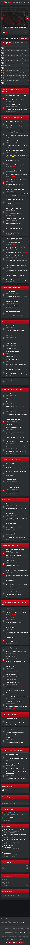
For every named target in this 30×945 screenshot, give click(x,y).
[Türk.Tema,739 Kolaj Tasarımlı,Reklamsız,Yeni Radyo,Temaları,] (4, 60)
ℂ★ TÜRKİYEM (6, 500)
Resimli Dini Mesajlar (12, 674)
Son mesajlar (7, 826)
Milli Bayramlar (10, 647)
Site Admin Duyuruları (12, 754)
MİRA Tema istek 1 (10, 406)
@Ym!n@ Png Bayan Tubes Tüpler (15, 199)
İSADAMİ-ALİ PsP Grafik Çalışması (15, 561)
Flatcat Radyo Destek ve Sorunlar (15, 437)
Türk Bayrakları (10, 513)
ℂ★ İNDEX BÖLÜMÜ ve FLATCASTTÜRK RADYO (14, 322)
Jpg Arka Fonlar (10, 291)
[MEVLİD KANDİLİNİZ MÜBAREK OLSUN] (4, 68)
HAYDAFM (6, 817)
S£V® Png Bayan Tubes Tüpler (14, 140)
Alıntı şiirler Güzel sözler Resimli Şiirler (17, 471)
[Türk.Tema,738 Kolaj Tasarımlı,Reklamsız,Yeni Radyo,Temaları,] (4, 63)
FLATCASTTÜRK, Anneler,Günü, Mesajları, (16, 612)
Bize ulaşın (4, 921)
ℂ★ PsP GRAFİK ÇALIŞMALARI (10, 545)
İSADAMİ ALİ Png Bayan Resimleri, (12, 70)
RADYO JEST (7, 65)
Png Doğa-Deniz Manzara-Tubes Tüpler (17, 248)
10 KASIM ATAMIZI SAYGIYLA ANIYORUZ (16, 508)
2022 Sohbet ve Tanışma (12, 768)
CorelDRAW (9, 728)
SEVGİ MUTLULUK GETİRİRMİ (13, 492)
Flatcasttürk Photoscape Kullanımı (14, 742)
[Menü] (2, 2)
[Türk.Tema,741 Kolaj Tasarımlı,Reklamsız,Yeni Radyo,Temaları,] (4, 55)
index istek (9, 394)
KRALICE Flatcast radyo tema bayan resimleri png (18, 135)
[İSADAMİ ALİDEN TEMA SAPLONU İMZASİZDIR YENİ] (4, 73)
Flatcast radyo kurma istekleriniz (15, 427)
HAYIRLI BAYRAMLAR (11, 671)
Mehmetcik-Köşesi (11, 533)
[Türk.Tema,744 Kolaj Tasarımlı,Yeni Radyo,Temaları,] (4, 48)
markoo (18, 348)
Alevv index (9, 335)
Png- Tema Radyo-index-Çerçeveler (16, 275)
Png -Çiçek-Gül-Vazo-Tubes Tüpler (15, 256)
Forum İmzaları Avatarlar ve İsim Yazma (17, 447)
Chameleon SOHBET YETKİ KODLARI (15, 432)
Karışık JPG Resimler (12, 301)
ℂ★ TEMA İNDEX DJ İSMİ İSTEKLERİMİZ (13, 390)
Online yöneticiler (7, 786)
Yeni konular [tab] (18, 43)
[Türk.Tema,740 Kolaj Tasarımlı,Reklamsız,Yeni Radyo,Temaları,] (4, 58)
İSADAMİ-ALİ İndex (11, 343)
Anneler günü (10, 608)
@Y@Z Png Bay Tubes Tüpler (14, 228)
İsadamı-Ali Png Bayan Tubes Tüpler (16, 179)
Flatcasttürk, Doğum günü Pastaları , (13, 80)
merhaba (8, 348)
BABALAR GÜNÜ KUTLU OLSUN (13, 622)
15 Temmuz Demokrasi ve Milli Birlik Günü (16, 651)
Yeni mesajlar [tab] (7, 43)
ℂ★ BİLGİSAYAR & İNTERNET (9, 714)
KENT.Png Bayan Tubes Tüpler (14, 150)
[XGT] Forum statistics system (15, 932)
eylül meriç (6, 812)
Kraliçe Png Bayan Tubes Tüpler (15, 131)
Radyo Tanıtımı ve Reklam (13, 419)
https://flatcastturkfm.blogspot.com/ (15, 330)
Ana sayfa (19, 922)
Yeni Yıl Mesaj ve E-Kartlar (13, 702)
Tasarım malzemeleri (12, 580)
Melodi (13, 307)
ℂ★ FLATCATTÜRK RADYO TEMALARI (16, 95)
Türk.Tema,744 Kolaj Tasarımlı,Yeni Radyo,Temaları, (16, 48)
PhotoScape (9, 738)
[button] (3, 17)
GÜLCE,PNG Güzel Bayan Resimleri (14, 213)
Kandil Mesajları (10, 656)
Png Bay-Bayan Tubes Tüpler (14, 238)
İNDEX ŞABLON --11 (11, 356)
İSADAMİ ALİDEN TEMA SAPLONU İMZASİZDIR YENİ (16, 73)
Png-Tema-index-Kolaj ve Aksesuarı (16, 265)
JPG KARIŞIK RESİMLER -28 (12, 306)
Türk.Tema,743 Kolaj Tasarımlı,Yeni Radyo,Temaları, (16, 50)
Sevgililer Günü (10, 627)
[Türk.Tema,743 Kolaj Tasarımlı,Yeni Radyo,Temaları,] (4, 50)
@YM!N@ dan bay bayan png (13, 203)
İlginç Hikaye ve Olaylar (12, 487)
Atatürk (8, 503)
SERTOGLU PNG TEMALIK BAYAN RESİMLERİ (17, 194)
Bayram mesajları (11, 666)
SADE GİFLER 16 (10, 315)
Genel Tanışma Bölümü (12, 764)
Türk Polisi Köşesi (11, 523)
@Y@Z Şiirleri (10, 463)
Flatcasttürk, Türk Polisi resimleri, (14, 528)
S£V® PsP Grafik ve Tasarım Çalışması (17, 570)
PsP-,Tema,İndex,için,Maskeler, (13, 594)
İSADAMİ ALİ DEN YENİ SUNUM (13, 565)
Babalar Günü (10, 618)
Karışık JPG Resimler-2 (11, 484)
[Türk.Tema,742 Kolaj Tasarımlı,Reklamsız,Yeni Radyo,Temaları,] (15, 17)
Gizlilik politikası (6, 922)
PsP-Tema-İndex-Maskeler (13, 590)
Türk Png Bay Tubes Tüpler (13, 160)
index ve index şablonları (13, 379)
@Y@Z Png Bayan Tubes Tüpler (15, 218)
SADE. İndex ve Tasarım (12, 351)
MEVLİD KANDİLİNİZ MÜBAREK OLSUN (13, 68)
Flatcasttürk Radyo (11, 326)
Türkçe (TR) (5, 918)
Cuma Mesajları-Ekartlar (13, 682)
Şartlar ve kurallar (13, 921)
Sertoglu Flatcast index (12, 359)
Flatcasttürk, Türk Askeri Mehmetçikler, (15, 537)
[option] (15, 21)
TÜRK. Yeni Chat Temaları (10, 832)
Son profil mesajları (8, 809)
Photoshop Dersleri (11, 718)
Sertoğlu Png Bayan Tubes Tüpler (15, 189)
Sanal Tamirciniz (10, 409)
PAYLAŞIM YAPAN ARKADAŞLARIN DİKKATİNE (17, 758)
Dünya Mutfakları (11, 479)
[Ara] (28, 2)
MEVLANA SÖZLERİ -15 (12, 679)
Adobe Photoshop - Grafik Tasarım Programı (17, 723)
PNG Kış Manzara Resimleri (12, 252)
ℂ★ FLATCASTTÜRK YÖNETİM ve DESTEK (13, 750)
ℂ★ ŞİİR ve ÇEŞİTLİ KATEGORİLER (11, 459)
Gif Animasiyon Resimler (13, 311)
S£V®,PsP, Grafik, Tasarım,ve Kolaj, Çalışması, (17, 575)
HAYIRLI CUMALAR (10, 687)
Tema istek (9, 401)
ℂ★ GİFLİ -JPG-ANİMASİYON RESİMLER (12, 288)
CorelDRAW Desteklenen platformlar (15, 732)
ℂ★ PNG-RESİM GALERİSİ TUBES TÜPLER (13, 117)
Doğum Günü (9, 637)
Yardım (14, 922)
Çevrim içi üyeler (8, 797)
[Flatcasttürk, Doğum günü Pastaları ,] (4, 80)
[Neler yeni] (26, 2)
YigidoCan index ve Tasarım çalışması (16, 369)
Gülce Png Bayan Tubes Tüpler (14, 209)
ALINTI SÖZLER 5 (10, 476)
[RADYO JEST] (4, 65)
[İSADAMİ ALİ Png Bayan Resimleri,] (4, 70)
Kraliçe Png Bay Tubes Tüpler (14, 170)
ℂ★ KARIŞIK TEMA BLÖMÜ (13, 105)
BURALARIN (9, 468)
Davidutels (26, 870)
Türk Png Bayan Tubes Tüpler (14, 121)
